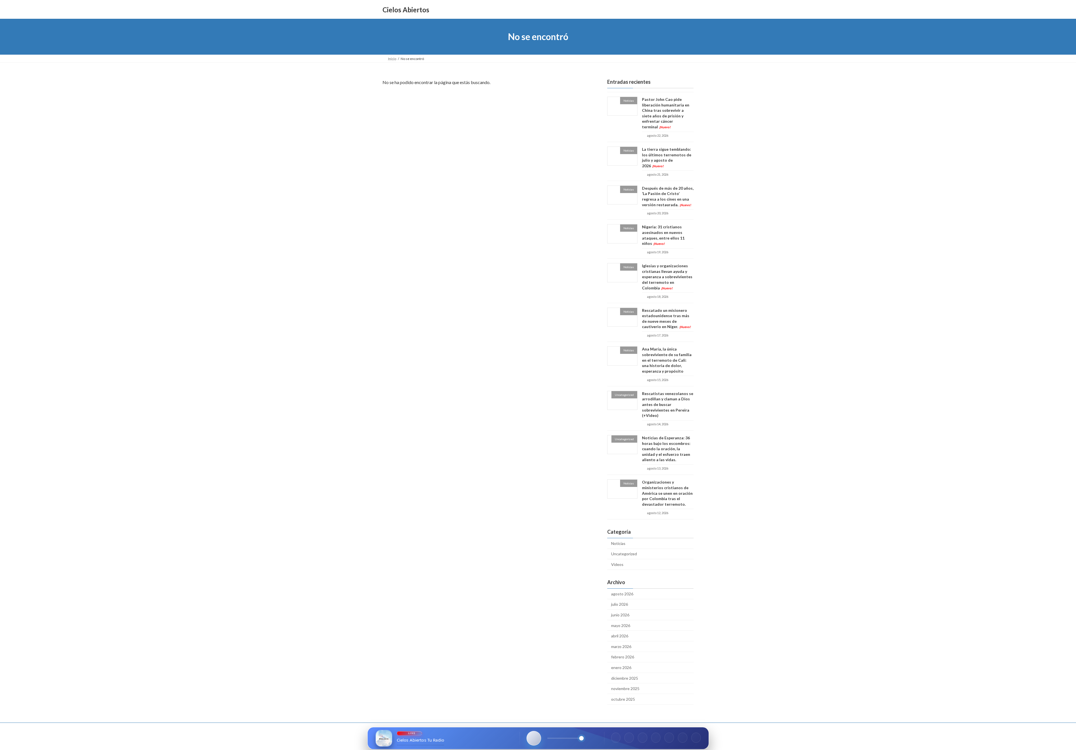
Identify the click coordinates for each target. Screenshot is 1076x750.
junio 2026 (620, 614)
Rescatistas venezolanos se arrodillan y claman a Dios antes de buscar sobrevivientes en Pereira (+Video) (667, 404)
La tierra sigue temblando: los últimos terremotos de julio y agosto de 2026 (666, 157)
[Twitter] (642, 738)
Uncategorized (624, 554)
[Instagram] (629, 738)
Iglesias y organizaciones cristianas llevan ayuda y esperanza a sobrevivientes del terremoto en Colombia (667, 276)
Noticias (618, 543)
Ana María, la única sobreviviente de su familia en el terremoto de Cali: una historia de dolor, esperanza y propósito (667, 360)
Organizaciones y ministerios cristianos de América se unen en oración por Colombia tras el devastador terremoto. (667, 493)
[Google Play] (696, 738)
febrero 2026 (622, 657)
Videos (617, 564)
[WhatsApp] (656, 738)
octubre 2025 (623, 699)
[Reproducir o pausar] (534, 738)
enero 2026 (621, 667)
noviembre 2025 (625, 688)
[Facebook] (616, 738)
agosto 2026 (622, 593)
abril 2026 (619, 635)
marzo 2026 (621, 646)
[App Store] (682, 738)
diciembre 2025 (624, 678)
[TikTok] (669, 738)
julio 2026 (619, 604)
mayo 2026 (620, 625)
